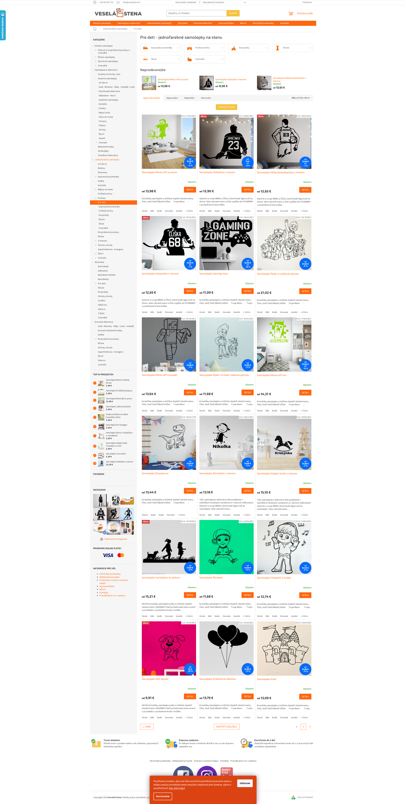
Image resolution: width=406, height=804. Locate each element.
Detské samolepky (104, 46)
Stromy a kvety (105, 245)
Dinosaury (102, 172)
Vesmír (102, 138)
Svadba (101, 300)
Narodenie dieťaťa (106, 275)
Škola (101, 223)
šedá (159, 211)
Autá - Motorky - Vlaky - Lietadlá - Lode (117, 87)
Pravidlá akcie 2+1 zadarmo (113, 595)
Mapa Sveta (104, 112)
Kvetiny (102, 108)
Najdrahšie (189, 98)
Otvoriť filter (226, 107)
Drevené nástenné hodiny (110, 330)
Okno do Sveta (106, 117)
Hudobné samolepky (108, 100)
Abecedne (206, 98)
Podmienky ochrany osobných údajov (114, 582)
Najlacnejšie (172, 98)
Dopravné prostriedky (108, 176)
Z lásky (101, 313)
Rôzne (102, 219)
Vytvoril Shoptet (305, 797)
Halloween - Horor (107, 95)
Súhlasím (245, 783)
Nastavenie (162, 796)
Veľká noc (102, 305)
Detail (190, 189)
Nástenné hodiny (106, 146)
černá (144, 211)
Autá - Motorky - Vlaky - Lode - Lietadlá (116, 326)
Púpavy (102, 125)
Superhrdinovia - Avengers (110, 249)
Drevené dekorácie (104, 322)
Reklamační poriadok (213, 2)
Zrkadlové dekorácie (108, 155)
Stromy (102, 129)
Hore (148, 726)
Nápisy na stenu (105, 189)
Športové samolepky (108, 61)
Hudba (101, 181)
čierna (145, 515)
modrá (179, 211)
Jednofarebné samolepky (107, 159)
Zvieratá (103, 142)
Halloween (103, 270)
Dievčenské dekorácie (109, 91)
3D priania (99, 262)
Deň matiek (103, 266)
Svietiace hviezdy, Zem (109, 74)
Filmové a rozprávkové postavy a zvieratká (114, 52)
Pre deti (102, 202)
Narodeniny (103, 279)
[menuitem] (102, 23)
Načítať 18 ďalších (226, 726)
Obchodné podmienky (186, 2)
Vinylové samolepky (107, 78)
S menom (102, 240)
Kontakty (104, 592)
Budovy (101, 168)
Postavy (103, 121)
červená (169, 211)
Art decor (103, 82)
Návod (103, 589)
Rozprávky (104, 215)
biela (153, 515)
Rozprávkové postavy (108, 232)
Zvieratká (102, 65)
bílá (152, 211)
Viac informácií (177, 788)
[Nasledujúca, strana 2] (303, 727)
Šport (101, 134)
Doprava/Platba (107, 586)
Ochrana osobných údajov (206, 761)
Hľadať (233, 13)
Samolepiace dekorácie (106, 70)
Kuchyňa (103, 104)
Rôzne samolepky (106, 57)
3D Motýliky (103, 151)
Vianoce (101, 309)
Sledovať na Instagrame (115, 539)
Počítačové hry (105, 193)
